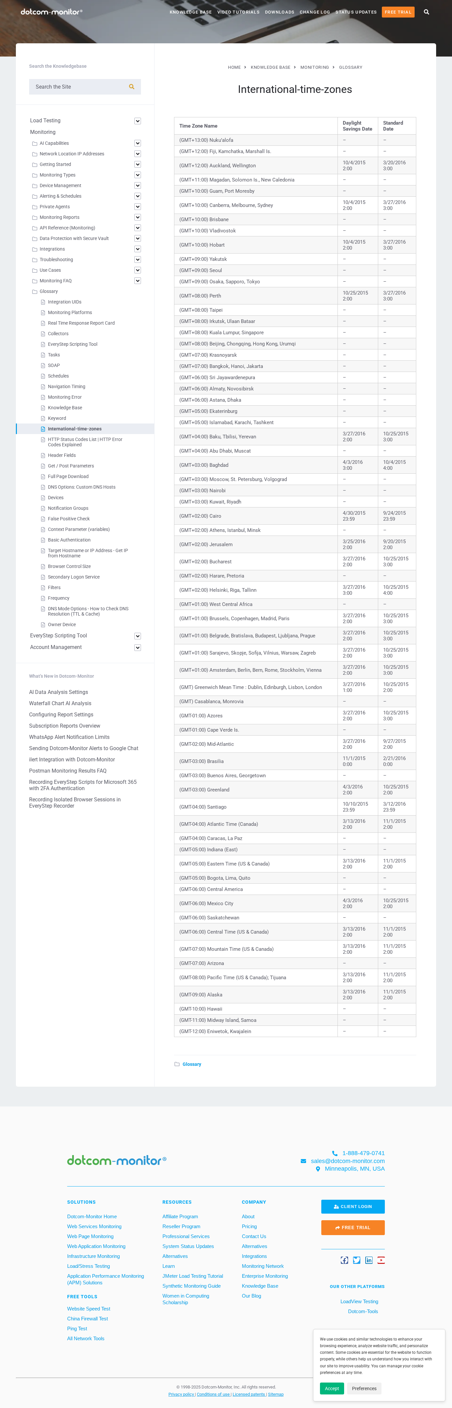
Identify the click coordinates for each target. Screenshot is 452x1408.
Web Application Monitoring (96, 1246)
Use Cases (50, 270)
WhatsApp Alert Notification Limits (69, 737)
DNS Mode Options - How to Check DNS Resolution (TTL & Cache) (88, 611)
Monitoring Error (65, 397)
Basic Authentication (69, 540)
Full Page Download (68, 476)
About (248, 1216)
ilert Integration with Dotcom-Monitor (72, 759)
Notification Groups (68, 508)
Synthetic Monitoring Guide (191, 1286)
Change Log (315, 12)
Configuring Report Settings (61, 714)
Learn (168, 1266)
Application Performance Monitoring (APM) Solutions (105, 1279)
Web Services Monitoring (94, 1226)
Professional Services (186, 1236)
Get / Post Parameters (71, 465)
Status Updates (356, 12)
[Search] (131, 87)
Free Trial (398, 12)
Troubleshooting (56, 259)
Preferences (364, 1388)
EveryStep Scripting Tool (72, 344)
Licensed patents (249, 1394)
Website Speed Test (88, 1308)
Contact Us (254, 1236)
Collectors (58, 333)
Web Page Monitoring (90, 1236)
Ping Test (77, 1328)
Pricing (249, 1226)
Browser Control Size (69, 566)
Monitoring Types (57, 175)
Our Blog (251, 1296)
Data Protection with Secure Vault (74, 238)
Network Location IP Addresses (72, 153)
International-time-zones (75, 428)
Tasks (54, 354)
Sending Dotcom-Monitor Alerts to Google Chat (83, 748)
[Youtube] (381, 1260)
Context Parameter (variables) (79, 529)
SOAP (54, 365)
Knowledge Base (191, 12)
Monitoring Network (263, 1266)
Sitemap (276, 1394)
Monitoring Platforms (70, 312)
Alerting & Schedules (60, 196)
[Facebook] (344, 1260)
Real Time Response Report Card (81, 323)
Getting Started (55, 164)
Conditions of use (214, 1394)
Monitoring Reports (59, 217)
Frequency (58, 598)
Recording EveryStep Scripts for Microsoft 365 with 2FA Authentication (83, 785)
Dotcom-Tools (362, 1311)
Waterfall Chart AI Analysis (60, 703)
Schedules (58, 376)
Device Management (60, 185)
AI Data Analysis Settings (58, 692)
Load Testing (45, 120)
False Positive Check (69, 518)
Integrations (52, 249)
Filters (54, 587)
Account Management (56, 647)
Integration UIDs (64, 301)
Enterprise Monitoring (265, 1276)
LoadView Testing (358, 1301)
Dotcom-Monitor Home (92, 1216)
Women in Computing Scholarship (185, 1299)
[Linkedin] (369, 1260)
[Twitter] (356, 1260)
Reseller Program (181, 1226)
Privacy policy (181, 1394)
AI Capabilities (54, 143)
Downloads (280, 12)
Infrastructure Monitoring (93, 1256)
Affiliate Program (180, 1216)
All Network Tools (86, 1338)
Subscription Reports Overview (64, 726)
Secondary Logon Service (74, 577)
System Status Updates (188, 1246)
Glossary (192, 1064)
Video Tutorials (238, 12)
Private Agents (55, 206)
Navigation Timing (66, 386)
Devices (56, 497)
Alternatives (175, 1256)
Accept (332, 1388)
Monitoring (43, 132)
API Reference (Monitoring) (67, 227)
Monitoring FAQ (56, 280)
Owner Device (62, 624)
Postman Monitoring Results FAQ (68, 771)
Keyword (57, 418)
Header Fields (62, 455)
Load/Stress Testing (88, 1266)
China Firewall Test (87, 1318)
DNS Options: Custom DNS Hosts (81, 487)
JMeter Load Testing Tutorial (192, 1276)
